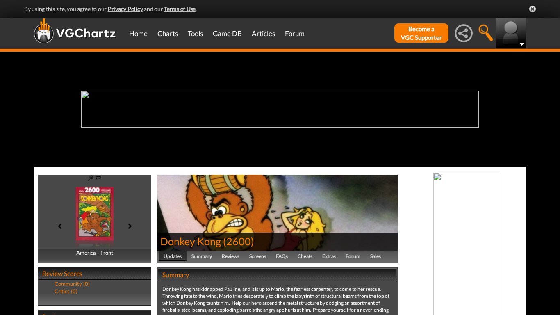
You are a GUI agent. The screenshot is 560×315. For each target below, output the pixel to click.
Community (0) (72, 284)
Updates (173, 256)
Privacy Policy (125, 8)
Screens (257, 256)
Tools (195, 33)
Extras (329, 256)
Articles (263, 33)
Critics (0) (66, 291)
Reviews (230, 256)
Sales (375, 256)
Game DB (227, 33)
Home (138, 33)
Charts (167, 33)
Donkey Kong (190, 241)
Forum (295, 33)
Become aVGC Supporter (421, 33)
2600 (238, 241)
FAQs (282, 256)
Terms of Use (180, 8)
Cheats (305, 256)
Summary (201, 256)
